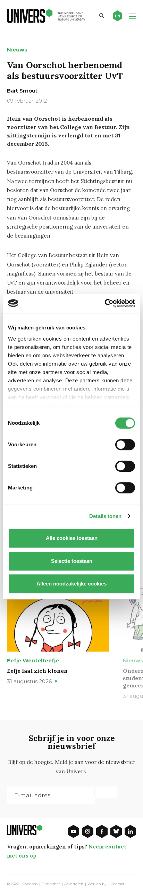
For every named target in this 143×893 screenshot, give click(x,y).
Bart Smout (22, 90)
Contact (117, 884)
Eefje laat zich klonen (37, 670)
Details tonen (105, 516)
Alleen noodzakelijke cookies (71, 584)
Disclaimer (51, 884)
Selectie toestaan (71, 561)
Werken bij (97, 884)
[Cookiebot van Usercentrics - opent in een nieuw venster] (104, 303)
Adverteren (73, 884)
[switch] (125, 444)
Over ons (30, 884)
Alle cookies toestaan (72, 538)
